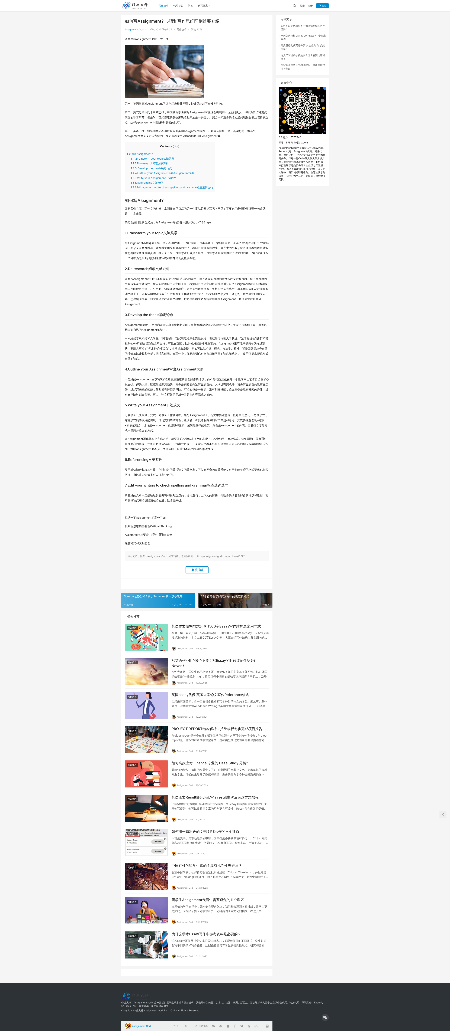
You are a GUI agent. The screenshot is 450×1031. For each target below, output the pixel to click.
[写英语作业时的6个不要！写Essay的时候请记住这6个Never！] (146, 671)
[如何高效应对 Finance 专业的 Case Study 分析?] (146, 773)
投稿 (323, 5)
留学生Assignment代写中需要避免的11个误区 (208, 900)
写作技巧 (163, 5)
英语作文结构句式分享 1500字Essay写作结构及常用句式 (216, 626)
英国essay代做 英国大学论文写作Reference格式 (210, 695)
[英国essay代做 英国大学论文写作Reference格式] (146, 705)
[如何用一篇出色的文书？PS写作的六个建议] (146, 842)
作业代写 (282, 1002)
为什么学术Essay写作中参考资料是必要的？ (206, 934)
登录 (302, 5)
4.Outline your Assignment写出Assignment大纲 (162, 173)
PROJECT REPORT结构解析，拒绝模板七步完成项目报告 (217, 729)
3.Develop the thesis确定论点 (151, 168)
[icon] (325, 1017)
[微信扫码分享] (214, 1026)
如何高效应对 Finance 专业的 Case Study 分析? (210, 763)
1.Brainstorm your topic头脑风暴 (152, 158)
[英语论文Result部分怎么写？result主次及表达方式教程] (146, 808)
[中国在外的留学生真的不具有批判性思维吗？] (146, 876)
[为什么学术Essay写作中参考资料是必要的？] (146, 944)
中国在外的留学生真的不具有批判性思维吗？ (207, 865)
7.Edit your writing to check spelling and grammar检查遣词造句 (172, 187)
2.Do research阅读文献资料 (149, 163)
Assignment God (134, 29)
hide (176, 146)
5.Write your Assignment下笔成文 (153, 178)
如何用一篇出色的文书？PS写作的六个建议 (205, 831)
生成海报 (203, 1026)
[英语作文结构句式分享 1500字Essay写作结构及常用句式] (146, 637)
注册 (310, 5)
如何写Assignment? (140, 154)
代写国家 (203, 5)
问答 (190, 5)
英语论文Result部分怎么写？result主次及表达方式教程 (215, 797)
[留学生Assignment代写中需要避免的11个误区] (146, 910)
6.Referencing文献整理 (147, 182)
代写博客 (178, 5)
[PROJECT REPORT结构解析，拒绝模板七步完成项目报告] (146, 739)
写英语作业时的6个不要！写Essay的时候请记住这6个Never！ (214, 663)
